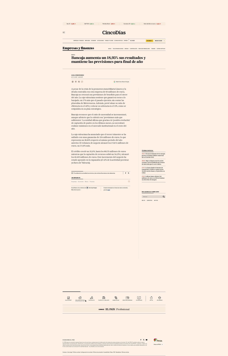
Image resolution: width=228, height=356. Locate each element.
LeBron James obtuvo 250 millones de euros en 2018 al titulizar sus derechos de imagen (153, 178)
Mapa (111, 352)
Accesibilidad (106, 352)
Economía (93, 40)
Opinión (126, 40)
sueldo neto (92, 300)
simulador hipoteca (80, 300)
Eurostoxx (149, 200)
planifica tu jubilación (103, 300)
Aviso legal (69, 352)
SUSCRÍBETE (149, 40)
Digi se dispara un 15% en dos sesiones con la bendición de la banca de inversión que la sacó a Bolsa (153, 162)
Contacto (65, 352)
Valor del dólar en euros (150, 23)
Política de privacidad (98, 352)
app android (159, 300)
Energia (127, 48)
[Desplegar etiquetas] (129, 181)
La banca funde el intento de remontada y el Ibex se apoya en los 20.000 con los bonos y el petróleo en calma (153, 170)
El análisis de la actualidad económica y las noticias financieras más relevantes (94, 173)
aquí (108, 190)
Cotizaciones (100, 40)
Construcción (133, 48)
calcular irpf (68, 300)
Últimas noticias (118, 40)
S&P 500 (86, 23)
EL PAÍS (132, 40)
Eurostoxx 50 (127, 23)
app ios (151, 300)
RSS (114, 352)
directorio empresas (127, 300)
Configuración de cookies (86, 352)
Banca (109, 48)
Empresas (74, 181)
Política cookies (76, 352)
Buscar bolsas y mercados (150, 191)
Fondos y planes (109, 40)
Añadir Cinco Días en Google (122, 81)
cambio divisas (115, 300)
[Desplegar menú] (64, 32)
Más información (75, 189)
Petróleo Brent (106, 23)
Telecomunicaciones (118, 48)
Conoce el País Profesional (114, 309)
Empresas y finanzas (78, 40)
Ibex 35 (68, 23)
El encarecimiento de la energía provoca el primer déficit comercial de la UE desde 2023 (153, 155)
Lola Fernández (77, 75)
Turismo (153, 48)
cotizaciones (139, 300)
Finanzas (92, 181)
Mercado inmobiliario (144, 48)
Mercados (87, 40)
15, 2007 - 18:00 (77, 77)
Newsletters (118, 352)
